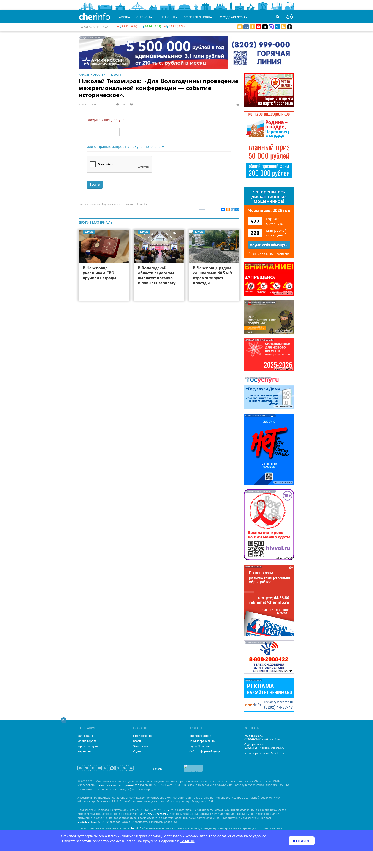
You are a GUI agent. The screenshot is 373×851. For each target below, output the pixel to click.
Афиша (124, 17)
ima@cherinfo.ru (271, 739)
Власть (137, 741)
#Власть (115, 74)
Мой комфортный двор (204, 751)
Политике (187, 840)
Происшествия (142, 735)
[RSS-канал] (124, 768)
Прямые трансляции (202, 741)
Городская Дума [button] (231, 17)
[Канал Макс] (271, 27)
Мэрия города (86, 741)
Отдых (137, 751)
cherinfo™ (167, 809)
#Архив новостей (92, 74)
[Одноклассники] (228, 209)
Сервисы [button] (143, 17)
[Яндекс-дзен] (130, 768)
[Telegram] (233, 209)
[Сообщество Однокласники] (252, 26)
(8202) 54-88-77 (252, 747)
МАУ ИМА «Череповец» (153, 813)
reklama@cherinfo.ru (273, 747)
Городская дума (87, 746)
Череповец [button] (166, 17)
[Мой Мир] (237, 209)
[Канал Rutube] (265, 26)
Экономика (140, 746)
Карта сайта (85, 735)
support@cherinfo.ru (273, 753)
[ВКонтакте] (223, 209)
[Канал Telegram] (118, 768)
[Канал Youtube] (258, 26)
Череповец (84, 751)
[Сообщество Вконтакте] (86, 768)
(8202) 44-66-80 (252, 739)
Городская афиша (200, 735)
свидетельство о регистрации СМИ (118, 785)
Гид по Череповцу (201, 746)
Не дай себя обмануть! (269, 244)
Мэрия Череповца (198, 17)
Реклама (157, 768)
